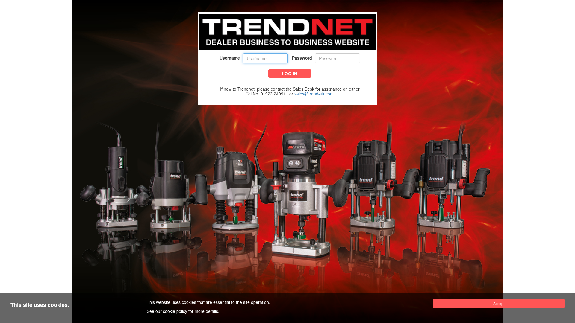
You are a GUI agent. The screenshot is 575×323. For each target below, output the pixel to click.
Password (302, 58)
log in (289, 73)
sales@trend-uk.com (314, 94)
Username (230, 58)
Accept (498, 303)
